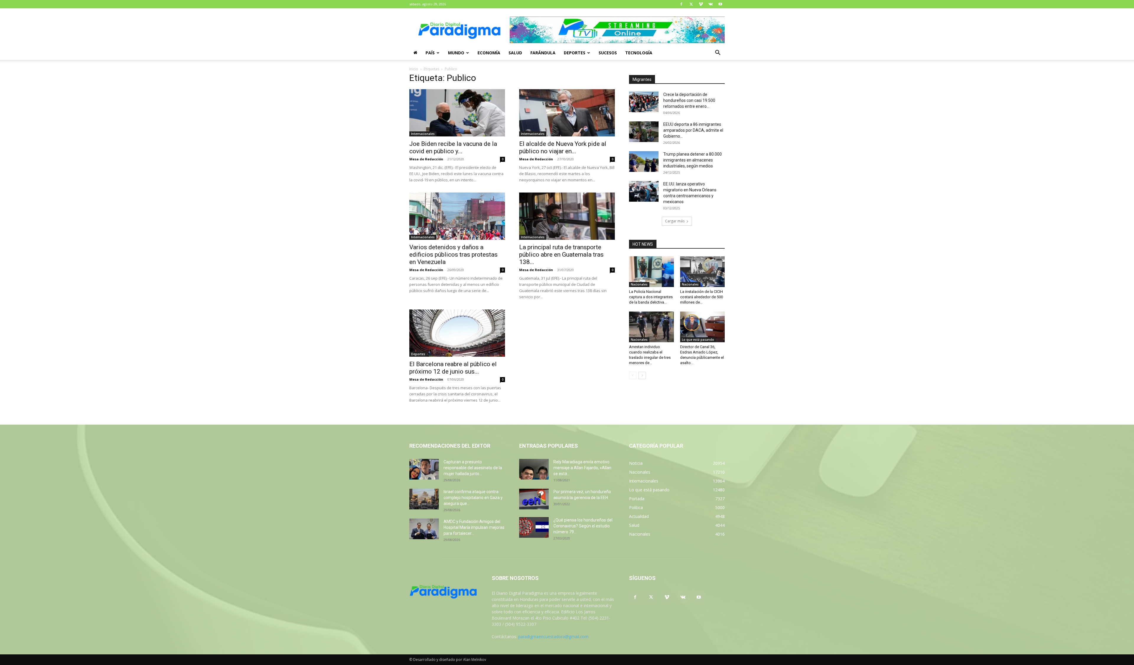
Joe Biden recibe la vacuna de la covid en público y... (453, 147)
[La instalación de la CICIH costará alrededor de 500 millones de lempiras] (702, 271)
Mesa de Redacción (426, 159)
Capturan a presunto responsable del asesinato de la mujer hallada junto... (473, 467)
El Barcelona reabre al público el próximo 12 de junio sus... (453, 368)
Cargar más (675, 221)
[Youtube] (720, 4)
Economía (489, 53)
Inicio (413, 68)
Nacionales (639, 284)
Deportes (574, 53)
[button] (718, 53)
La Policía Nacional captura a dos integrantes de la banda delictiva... (651, 296)
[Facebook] (681, 4)
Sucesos (608, 53)
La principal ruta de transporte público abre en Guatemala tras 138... (561, 254)
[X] (691, 4)
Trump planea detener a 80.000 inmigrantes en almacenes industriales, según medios (692, 160)
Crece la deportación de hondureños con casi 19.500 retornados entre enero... (689, 100)
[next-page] (642, 375)
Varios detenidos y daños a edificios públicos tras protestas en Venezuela (453, 254)
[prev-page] (632, 375)
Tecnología (638, 53)
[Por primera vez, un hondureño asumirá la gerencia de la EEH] (534, 499)
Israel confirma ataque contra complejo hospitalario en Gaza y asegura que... (473, 497)
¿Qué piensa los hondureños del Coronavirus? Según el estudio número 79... (582, 526)
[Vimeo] (700, 4)
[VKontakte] (710, 4)
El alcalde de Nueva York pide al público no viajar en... (562, 147)
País (430, 53)
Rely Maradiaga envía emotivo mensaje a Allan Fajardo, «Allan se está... (582, 467)
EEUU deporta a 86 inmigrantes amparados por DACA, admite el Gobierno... (693, 130)
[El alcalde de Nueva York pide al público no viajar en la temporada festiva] (567, 112)
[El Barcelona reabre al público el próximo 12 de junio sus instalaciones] (457, 333)
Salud (515, 53)
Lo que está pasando (698, 340)
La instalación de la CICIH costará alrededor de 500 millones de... (701, 296)
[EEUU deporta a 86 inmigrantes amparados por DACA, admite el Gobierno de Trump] (644, 131)
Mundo (456, 53)
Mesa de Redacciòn (426, 379)
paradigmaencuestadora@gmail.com (553, 636)
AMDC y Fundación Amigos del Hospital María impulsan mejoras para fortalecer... (474, 527)
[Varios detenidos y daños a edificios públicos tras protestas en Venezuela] (457, 216)
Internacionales (423, 134)
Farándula (542, 53)
